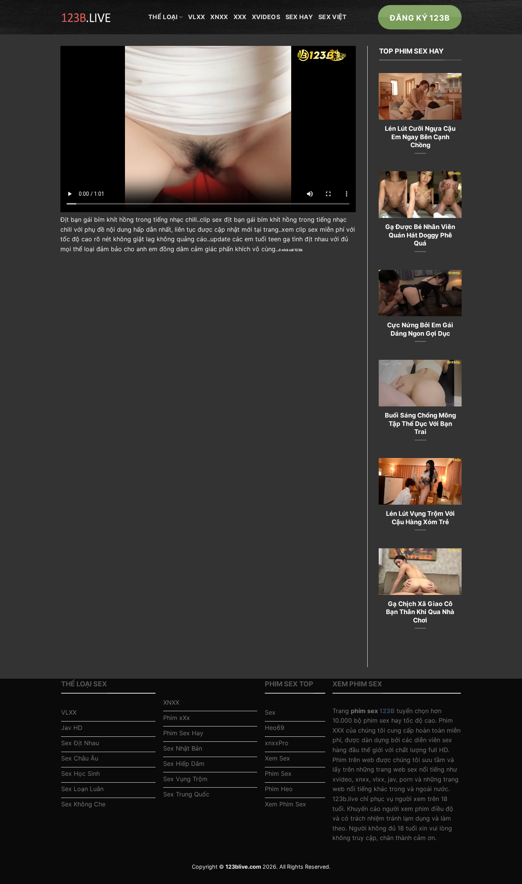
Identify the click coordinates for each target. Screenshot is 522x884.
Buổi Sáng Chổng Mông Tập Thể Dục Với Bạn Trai (420, 423)
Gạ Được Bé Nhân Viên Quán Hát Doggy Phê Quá (420, 235)
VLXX (196, 17)
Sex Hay (299, 17)
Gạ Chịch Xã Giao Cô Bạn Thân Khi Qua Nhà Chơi (420, 612)
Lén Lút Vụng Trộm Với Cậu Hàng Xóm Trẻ (420, 518)
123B (387, 711)
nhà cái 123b (292, 250)
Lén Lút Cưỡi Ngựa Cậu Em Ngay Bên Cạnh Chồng (420, 137)
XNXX (219, 17)
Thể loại (163, 17)
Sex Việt (332, 17)
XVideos (266, 17)
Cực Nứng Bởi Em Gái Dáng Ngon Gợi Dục (420, 329)
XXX (239, 17)
